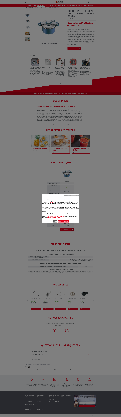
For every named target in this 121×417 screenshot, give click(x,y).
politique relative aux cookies (53, 217)
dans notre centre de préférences (56, 216)
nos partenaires (54, 199)
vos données (51, 202)
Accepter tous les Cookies (63, 221)
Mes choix (55, 221)
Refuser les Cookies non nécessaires (71, 195)
